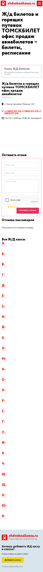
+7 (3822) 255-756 (12, 111)
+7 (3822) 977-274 (30, 111)
